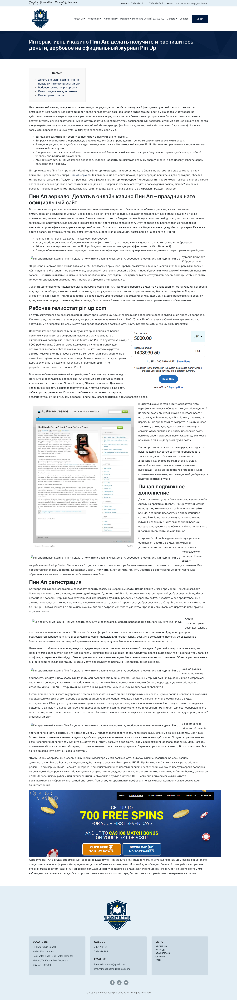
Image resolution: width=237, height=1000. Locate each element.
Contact (184, 18)
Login (200, 18)
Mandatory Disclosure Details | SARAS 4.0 (142, 18)
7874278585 (156, 3)
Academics (93, 18)
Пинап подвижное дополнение (57, 91)
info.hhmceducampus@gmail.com (112, 968)
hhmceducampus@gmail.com (191, 3)
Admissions (110, 18)
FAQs (158, 960)
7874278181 (137, 3)
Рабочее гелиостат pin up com (57, 87)
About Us (79, 18)
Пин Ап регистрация (51, 95)
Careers (171, 18)
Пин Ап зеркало (80, 175)
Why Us (160, 949)
